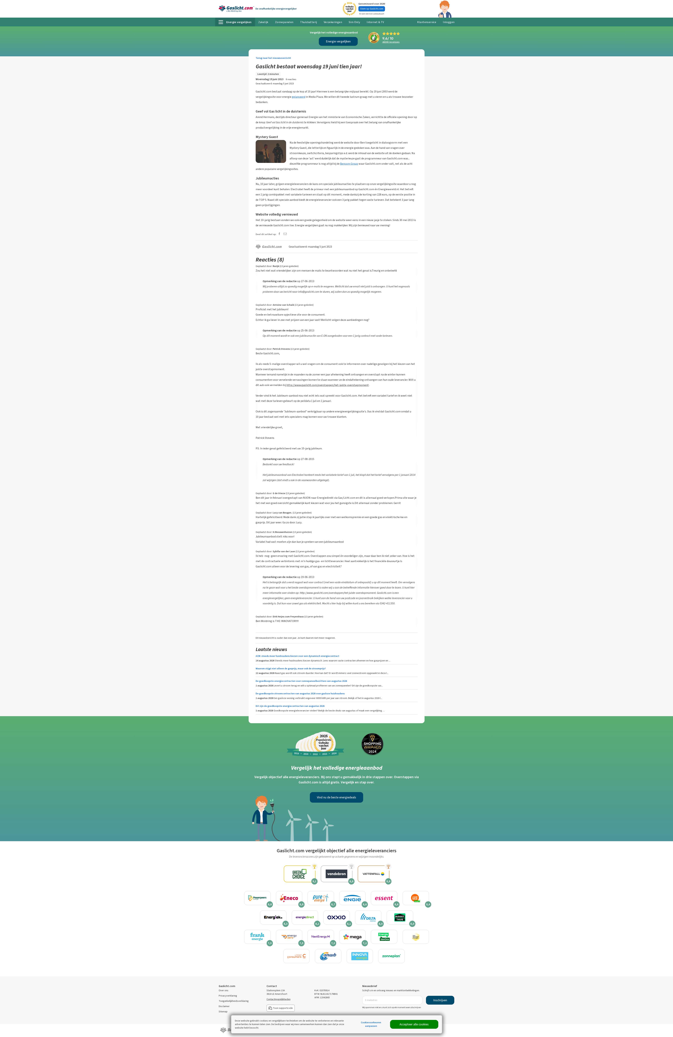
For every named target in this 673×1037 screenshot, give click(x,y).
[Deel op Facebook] (279, 234)
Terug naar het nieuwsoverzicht (273, 58)
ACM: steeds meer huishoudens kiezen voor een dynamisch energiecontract (297, 656)
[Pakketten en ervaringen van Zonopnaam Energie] (416, 937)
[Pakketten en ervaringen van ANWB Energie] (328, 956)
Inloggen (448, 22)
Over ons (223, 990)
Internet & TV (375, 22)
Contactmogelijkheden (278, 999)
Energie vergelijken (338, 41)
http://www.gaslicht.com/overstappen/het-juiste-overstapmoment (327, 385)
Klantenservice (426, 22)
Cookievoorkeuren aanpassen (371, 1024)
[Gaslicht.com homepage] (236, 9)
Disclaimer (224, 1006)
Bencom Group (349, 164)
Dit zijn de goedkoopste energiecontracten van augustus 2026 (290, 706)
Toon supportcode (283, 1008)
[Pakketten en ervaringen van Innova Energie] (360, 956)
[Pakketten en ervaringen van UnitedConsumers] (296, 956)
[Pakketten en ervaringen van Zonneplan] (391, 956)
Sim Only (354, 22)
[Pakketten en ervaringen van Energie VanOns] (384, 937)
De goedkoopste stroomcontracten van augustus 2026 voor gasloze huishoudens (300, 693)
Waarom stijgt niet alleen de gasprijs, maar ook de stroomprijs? (291, 668)
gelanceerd (298, 97)
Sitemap (223, 1011)
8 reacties (291, 79)
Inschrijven (440, 1000)
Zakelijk (263, 22)
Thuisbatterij (308, 22)
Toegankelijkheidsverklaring (234, 1001)
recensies (391, 42)
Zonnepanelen (284, 22)
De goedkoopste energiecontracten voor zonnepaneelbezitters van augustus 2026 (301, 681)
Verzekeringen (333, 22)
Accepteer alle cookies (414, 1024)
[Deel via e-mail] (285, 234)
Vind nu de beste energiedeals (336, 797)
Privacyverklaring (228, 995)
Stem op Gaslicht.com (371, 8)
